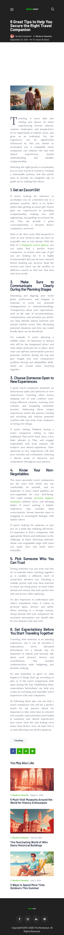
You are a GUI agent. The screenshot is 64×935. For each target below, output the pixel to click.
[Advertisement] (32, 64)
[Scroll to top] (62, 933)
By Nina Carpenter (24, 36)
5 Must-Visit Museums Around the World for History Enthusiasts (31, 801)
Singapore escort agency (34, 245)
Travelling (18, 740)
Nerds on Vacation (44, 36)
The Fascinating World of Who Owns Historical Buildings (29, 844)
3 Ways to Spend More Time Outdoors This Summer (27, 886)
